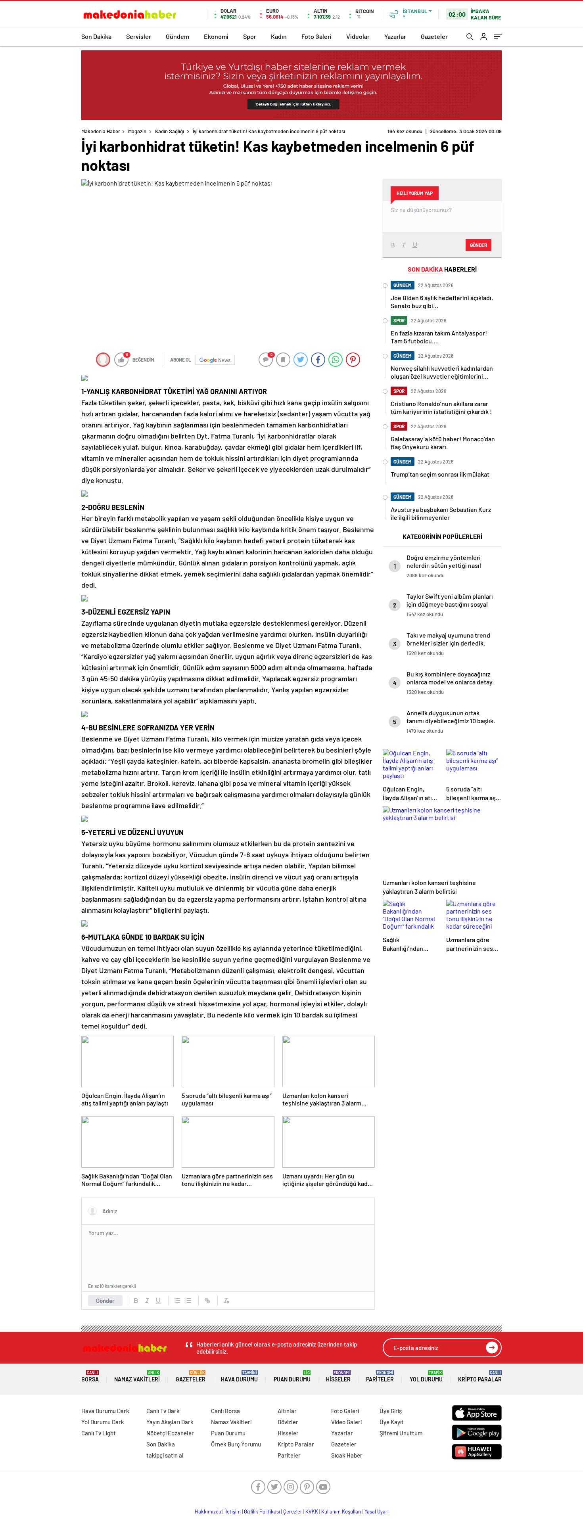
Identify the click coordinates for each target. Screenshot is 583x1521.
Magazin (137, 131)
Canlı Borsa (225, 1410)
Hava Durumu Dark (105, 1410)
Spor (249, 36)
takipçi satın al (165, 1455)
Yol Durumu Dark (102, 1421)
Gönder (105, 1300)
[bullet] (188, 1300)
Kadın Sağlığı (169, 131)
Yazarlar (395, 36)
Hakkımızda (208, 1511)
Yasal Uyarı (376, 1511)
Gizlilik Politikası (262, 1511)
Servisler (138, 36)
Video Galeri (346, 1421)
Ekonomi (216, 36)
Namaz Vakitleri (137, 1376)
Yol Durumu (426, 1376)
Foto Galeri (316, 36)
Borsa (90, 1376)
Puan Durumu (292, 1376)
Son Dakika (96, 36)
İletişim (232, 1511)
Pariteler (380, 1376)
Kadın (279, 36)
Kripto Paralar (480, 1376)
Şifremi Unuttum (401, 1433)
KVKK (311, 1511)
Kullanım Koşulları (341, 1511)
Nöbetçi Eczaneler (170, 1433)
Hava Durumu (239, 1376)
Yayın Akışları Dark (170, 1421)
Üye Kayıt (392, 1421)
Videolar (358, 36)
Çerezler (292, 1511)
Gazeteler (434, 36)
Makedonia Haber (100, 131)
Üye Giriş (391, 1410)
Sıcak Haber (346, 1455)
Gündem (177, 36)
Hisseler (338, 1376)
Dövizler (288, 1421)
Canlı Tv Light (98, 1433)
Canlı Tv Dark (163, 1410)
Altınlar (287, 1410)
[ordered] (177, 1300)
